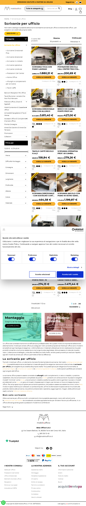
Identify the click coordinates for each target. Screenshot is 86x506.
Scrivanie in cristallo (15, 61)
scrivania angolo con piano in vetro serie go (69, 196)
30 (79, 304)
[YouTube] (80, 2)
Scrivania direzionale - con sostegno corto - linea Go (43, 196)
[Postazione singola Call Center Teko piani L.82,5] (69, 224)
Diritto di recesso (37, 482)
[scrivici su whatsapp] (3, 503)
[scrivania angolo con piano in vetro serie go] (69, 182)
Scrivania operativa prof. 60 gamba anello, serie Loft (68, 153)
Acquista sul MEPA (10, 488)
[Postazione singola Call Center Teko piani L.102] (69, 55)
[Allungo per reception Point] (43, 224)
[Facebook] (77, 2)
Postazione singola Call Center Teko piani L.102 (69, 69)
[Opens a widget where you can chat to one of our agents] (70, 493)
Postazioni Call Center (15, 73)
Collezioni (7, 136)
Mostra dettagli (73, 267)
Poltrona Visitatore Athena (22, 391)
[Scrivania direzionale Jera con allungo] (43, 98)
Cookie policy (35, 491)
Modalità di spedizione (38, 476)
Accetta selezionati (42, 274)
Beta (80, 384)
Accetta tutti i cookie (70, 274)
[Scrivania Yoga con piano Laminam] (43, 55)
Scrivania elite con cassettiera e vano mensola (67, 280)
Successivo (75, 307)
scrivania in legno (9, 369)
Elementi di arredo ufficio (12, 479)
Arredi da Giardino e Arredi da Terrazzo (15, 129)
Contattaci (34, 494)
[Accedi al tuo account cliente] (76, 9)
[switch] (32, 259)
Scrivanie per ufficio (12, 45)
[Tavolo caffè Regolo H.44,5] (43, 140)
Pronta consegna (10, 124)
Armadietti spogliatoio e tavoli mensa (15, 114)
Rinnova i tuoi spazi (10, 485)
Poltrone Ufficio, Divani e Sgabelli (13, 103)
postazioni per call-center (13, 400)
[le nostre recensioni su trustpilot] (12, 442)
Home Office (12, 77)
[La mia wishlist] (80, 9)
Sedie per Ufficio (9, 469)
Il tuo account (66, 466)
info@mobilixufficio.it (44, 436)
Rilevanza (75, 41)
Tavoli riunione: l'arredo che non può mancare (14, 97)
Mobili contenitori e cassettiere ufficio (15, 109)
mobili (45, 378)
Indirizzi (60, 479)
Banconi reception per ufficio (15, 93)
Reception (7, 482)
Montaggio (35, 473)
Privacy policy (36, 488)
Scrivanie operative (14, 65)
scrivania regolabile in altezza (45, 369)
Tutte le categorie (33, 8)
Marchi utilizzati (36, 497)
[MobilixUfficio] (12, 8)
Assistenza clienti (37, 469)
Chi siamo (34, 479)
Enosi (23, 380)
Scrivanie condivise (14, 69)
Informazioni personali (65, 469)
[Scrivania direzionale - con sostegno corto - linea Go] (43, 182)
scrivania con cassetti (24, 369)
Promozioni (8, 133)
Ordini (60, 473)
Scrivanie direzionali (15, 57)
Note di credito (63, 476)
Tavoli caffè (11, 88)
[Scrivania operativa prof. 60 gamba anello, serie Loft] (69, 140)
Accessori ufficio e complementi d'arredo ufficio (16, 120)
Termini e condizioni (38, 485)
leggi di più (12, 33)
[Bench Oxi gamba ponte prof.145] (69, 98)
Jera (18, 382)
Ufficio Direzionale (10, 476)
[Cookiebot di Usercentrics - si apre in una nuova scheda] (73, 230)
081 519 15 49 (44, 433)
